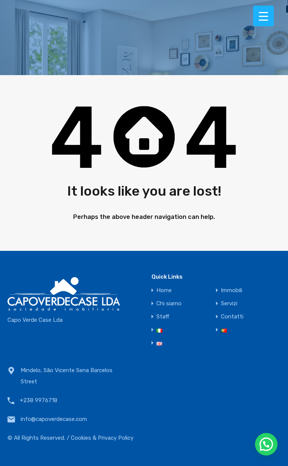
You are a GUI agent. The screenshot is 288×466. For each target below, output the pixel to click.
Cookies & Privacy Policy (102, 437)
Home (164, 290)
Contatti (232, 317)
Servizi (229, 303)
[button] (266, 444)
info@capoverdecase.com (54, 419)
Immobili (231, 290)
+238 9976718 (38, 400)
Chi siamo (169, 303)
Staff (162, 317)
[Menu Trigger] (263, 16)
